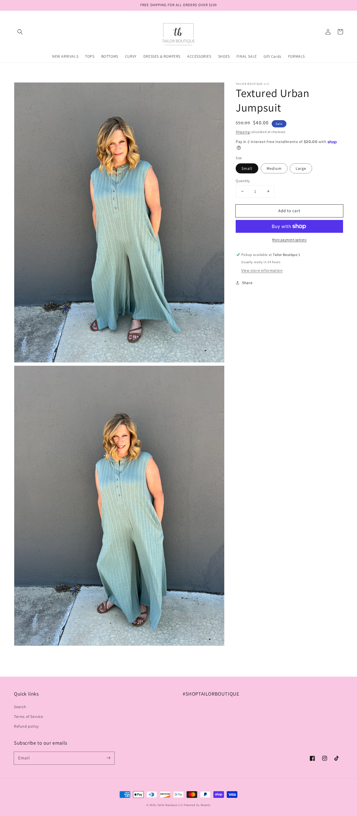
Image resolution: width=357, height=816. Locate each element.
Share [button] (247, 282)
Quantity (243, 180)
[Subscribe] (108, 758)
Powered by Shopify (197, 805)
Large (301, 168)
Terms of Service (28, 716)
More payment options (289, 240)
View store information (262, 270)
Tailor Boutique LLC (170, 805)
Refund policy (26, 726)
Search (20, 706)
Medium (274, 168)
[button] (20, 32)
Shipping (243, 132)
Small (247, 168)
